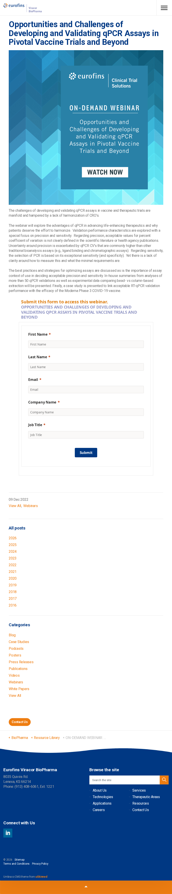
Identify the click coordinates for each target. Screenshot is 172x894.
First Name (37, 334)
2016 (13, 605)
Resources (140, 803)
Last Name (37, 356)
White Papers (19, 689)
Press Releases (21, 662)
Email (33, 379)
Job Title (35, 424)
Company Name (42, 402)
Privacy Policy (40, 863)
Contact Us (20, 722)
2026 (13, 538)
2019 (13, 585)
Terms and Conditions (16, 863)
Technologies (103, 797)
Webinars (30, 506)
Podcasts (16, 648)
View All (15, 506)
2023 (13, 558)
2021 (13, 572)
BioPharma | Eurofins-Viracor (22, 7)
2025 (13, 545)
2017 (13, 598)
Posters (15, 655)
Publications (18, 669)
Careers (99, 810)
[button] (164, 779)
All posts (17, 528)
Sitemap (19, 859)
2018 (13, 592)
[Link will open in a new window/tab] (7, 833)
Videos (14, 675)
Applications (102, 803)
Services (139, 790)
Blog (12, 635)
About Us (100, 790)
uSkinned (41, 876)
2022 (13, 565)
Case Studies (19, 642)
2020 (13, 578)
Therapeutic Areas (146, 797)
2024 (13, 551)
